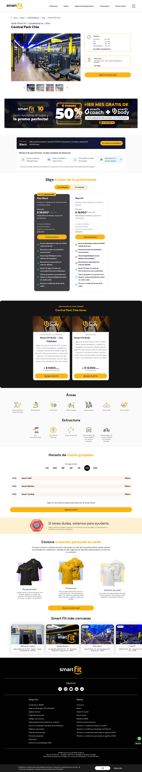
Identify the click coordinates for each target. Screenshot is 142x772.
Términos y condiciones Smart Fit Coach (91, 726)
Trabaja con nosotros (36, 719)
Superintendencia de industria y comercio (44, 722)
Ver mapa (97, 65)
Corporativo (104, 6)
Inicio (15, 18)
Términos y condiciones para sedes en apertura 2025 (96, 732)
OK (103, 768)
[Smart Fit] (15, 6)
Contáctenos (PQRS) (36, 705)
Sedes (66, 6)
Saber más (118, 768)
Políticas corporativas (36, 729)
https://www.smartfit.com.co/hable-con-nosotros (60, 756)
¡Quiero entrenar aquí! (108, 75)
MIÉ (63, 468)
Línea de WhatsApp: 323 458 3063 (41, 708)
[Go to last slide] (24, 87)
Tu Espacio (53, 6)
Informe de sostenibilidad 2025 (40, 743)
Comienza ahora (51, 237)
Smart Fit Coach (83, 712)
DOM (95, 468)
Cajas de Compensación (84, 6)
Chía (43, 18)
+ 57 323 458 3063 (92, 756)
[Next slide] (67, 87)
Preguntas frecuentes (36, 715)
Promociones (120, 6)
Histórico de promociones (86, 722)
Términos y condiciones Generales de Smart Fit (94, 729)
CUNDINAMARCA (33, 18)
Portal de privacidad (36, 736)
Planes (79, 708)
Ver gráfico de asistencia (101, 49)
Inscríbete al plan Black (111, 143)
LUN (47, 468)
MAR (55, 468)
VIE (79, 468)
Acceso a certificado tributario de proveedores (46, 726)
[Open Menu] (133, 6)
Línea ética (32, 739)
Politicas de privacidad (37, 732)
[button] (31, 87)
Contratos (80, 705)
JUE (71, 468)
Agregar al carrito (51, 376)
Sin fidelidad (79, 187)
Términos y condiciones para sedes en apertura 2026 (96, 736)
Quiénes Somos (34, 712)
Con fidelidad (63, 187)
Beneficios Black (82, 719)
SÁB (87, 468)
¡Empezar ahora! (71, 510)
